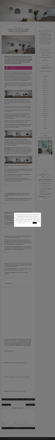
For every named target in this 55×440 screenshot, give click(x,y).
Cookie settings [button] (28, 222)
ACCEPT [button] (34, 222)
